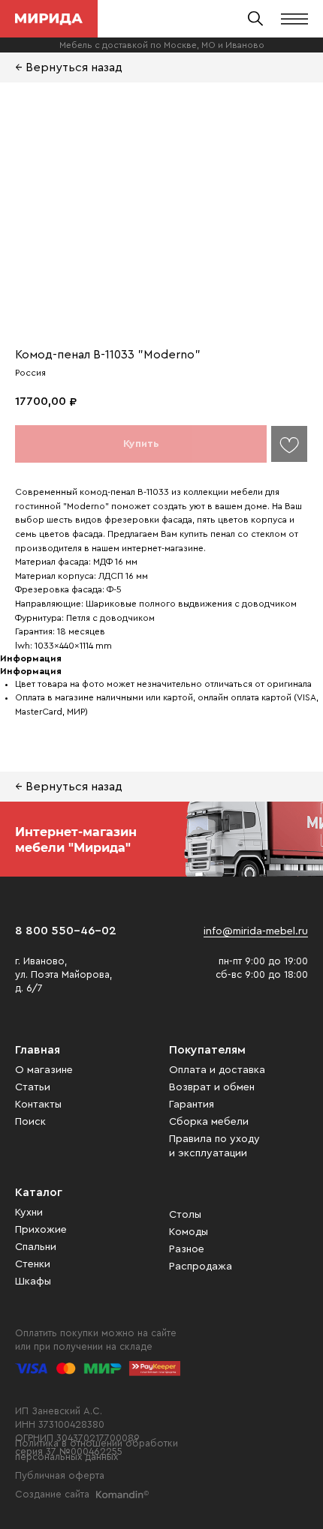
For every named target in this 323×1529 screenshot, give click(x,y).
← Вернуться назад (68, 67)
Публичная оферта (59, 1475)
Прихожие (41, 1230)
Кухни (29, 1212)
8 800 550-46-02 (65, 931)
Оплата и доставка (217, 1070)
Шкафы (33, 1281)
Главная (37, 1050)
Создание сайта (52, 1494)
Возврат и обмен (212, 1087)
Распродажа (200, 1266)
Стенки (32, 1264)
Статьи (32, 1087)
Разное (186, 1249)
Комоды (188, 1232)
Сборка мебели (209, 1122)
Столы (185, 1215)
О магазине (44, 1070)
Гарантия (191, 1104)
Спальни (35, 1247)
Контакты (38, 1104)
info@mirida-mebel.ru (256, 931)
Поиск (30, 1122)
